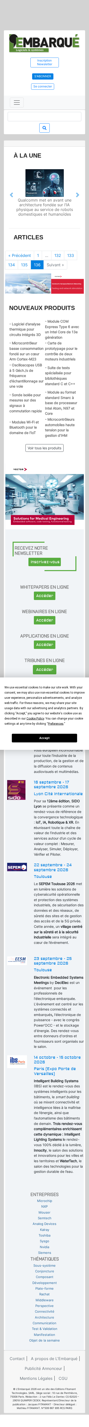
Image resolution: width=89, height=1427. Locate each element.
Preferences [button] (56, 723)
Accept (44, 738)
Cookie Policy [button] (35, 718)
